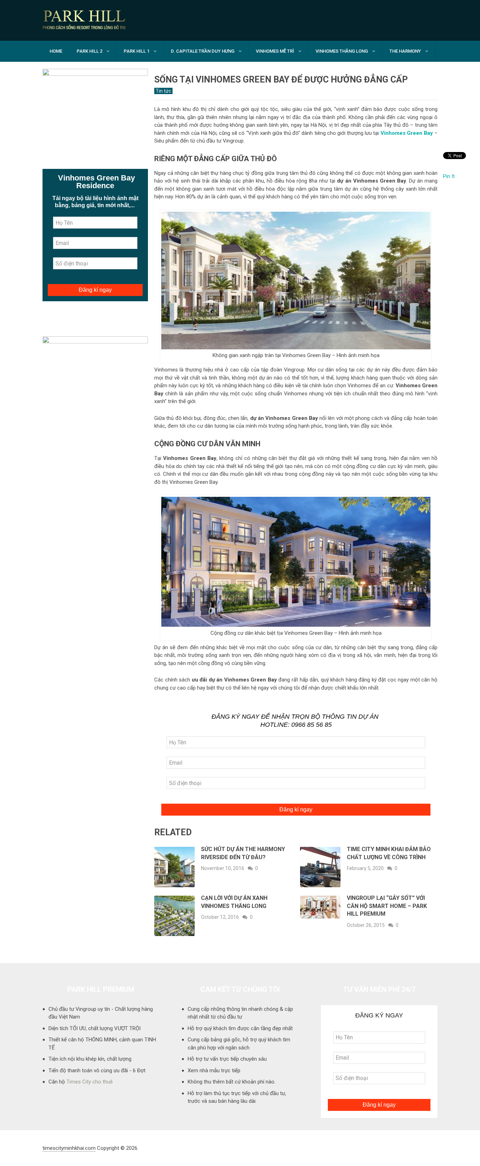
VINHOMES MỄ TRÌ (275, 51)
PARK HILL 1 (136, 51)
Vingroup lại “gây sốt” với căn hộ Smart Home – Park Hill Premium (387, 906)
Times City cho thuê (89, 1082)
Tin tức (163, 91)
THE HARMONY (405, 51)
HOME (56, 51)
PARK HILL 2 (89, 51)
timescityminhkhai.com (69, 1148)
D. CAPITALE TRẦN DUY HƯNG (202, 51)
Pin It (449, 176)
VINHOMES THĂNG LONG (342, 51)
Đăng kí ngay (295, 809)
